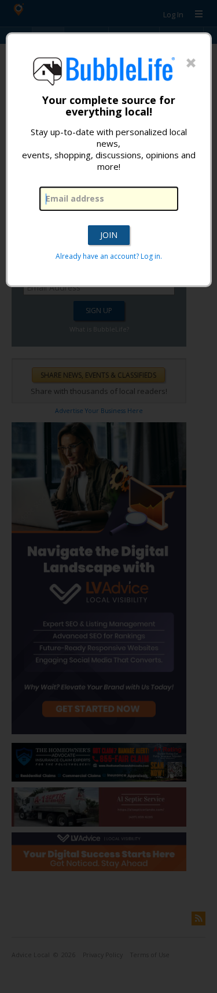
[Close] (191, 63)
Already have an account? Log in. (109, 256)
